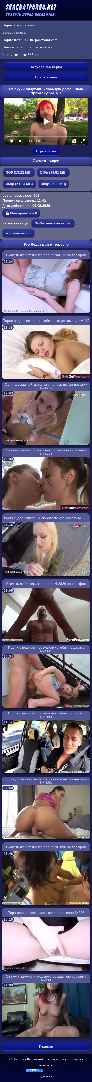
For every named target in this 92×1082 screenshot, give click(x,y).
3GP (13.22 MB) (19, 172)
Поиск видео (46, 77)
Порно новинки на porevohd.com (30, 40)
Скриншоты (46, 151)
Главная (46, 1046)
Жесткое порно (18, 233)
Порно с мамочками (19, 25)
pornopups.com (14, 32)
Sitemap (46, 1077)
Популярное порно (46, 67)
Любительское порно (53, 223)
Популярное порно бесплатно (27, 47)
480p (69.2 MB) (53, 184)
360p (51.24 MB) (19, 184)
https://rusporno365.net (21, 54)
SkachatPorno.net (28, 1059)
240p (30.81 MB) (53, 172)
